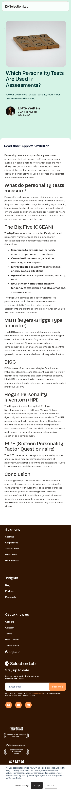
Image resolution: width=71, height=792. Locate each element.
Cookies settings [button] (21, 785)
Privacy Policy (38, 693)
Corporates (11, 542)
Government (12, 560)
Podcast (10, 591)
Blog (7, 585)
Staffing (9, 536)
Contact (9, 627)
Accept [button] (37, 785)
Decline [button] (50, 785)
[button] (14, 652)
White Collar (12, 548)
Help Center (12, 639)
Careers (9, 621)
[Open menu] (62, 6)
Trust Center (12, 645)
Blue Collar (11, 554)
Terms (8, 633)
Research (10, 597)
